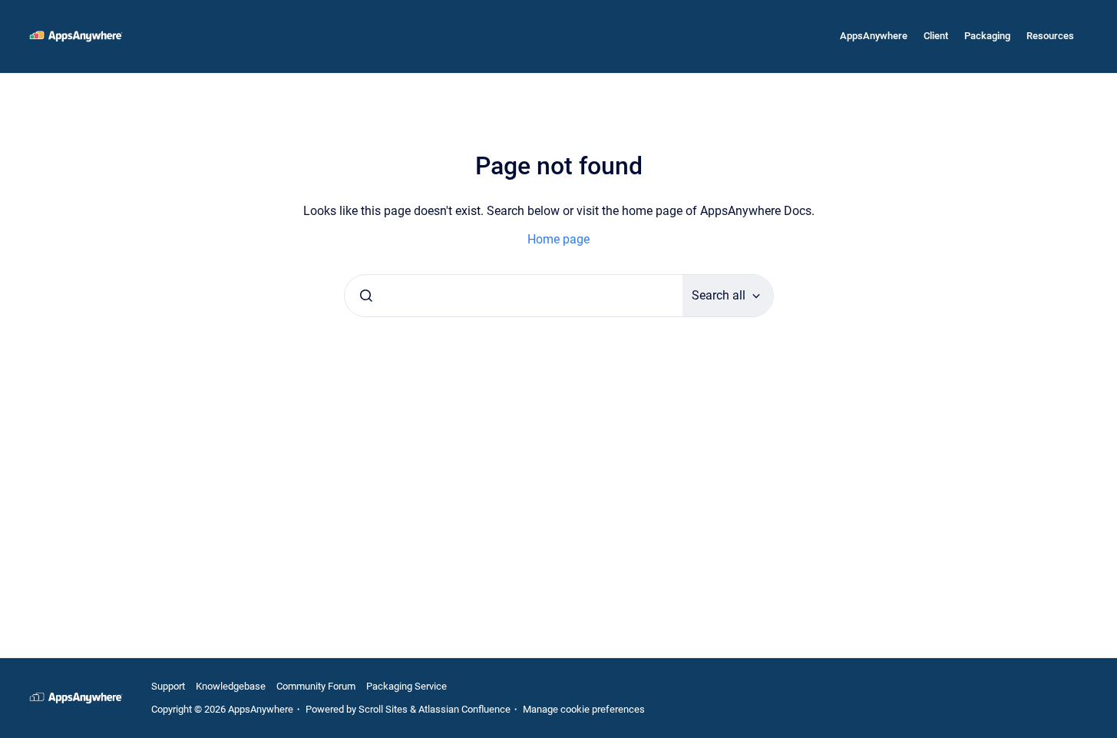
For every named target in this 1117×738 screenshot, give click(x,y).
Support (168, 686)
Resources (1050, 35)
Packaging (987, 35)
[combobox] (513, 295)
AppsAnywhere (873, 35)
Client (936, 35)
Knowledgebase (231, 686)
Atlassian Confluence (464, 709)
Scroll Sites (383, 709)
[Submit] (366, 295)
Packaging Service (406, 686)
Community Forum (315, 686)
